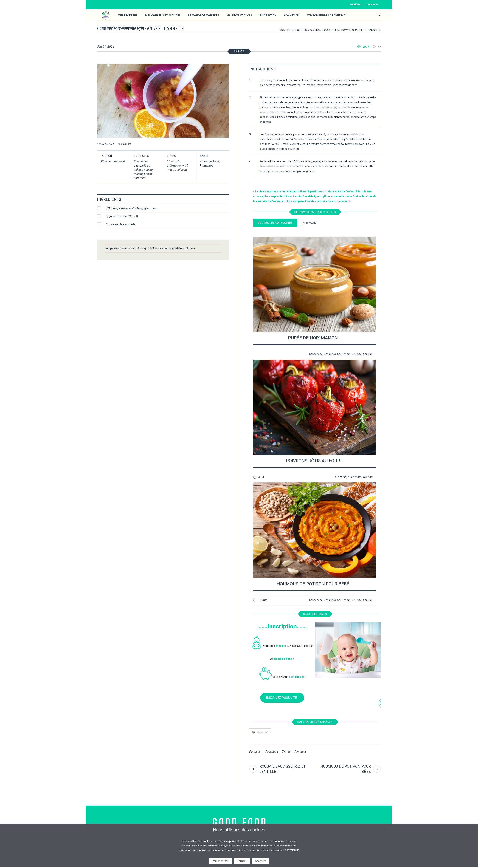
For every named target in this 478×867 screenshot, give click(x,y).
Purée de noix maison (313, 337)
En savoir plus (291, 850)
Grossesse (316, 354)
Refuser (241, 861)
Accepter (260, 861)
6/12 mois (343, 354)
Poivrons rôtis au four (313, 460)
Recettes (300, 30)
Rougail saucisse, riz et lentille (282, 769)
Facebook (271, 751)
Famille (368, 354)
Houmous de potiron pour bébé (313, 583)
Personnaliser (220, 861)
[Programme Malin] (239, 823)
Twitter (286, 751)
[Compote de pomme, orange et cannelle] (163, 101)
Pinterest (300, 751)
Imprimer (262, 732)
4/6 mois (315, 30)
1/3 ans (357, 354)
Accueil (285, 30)
